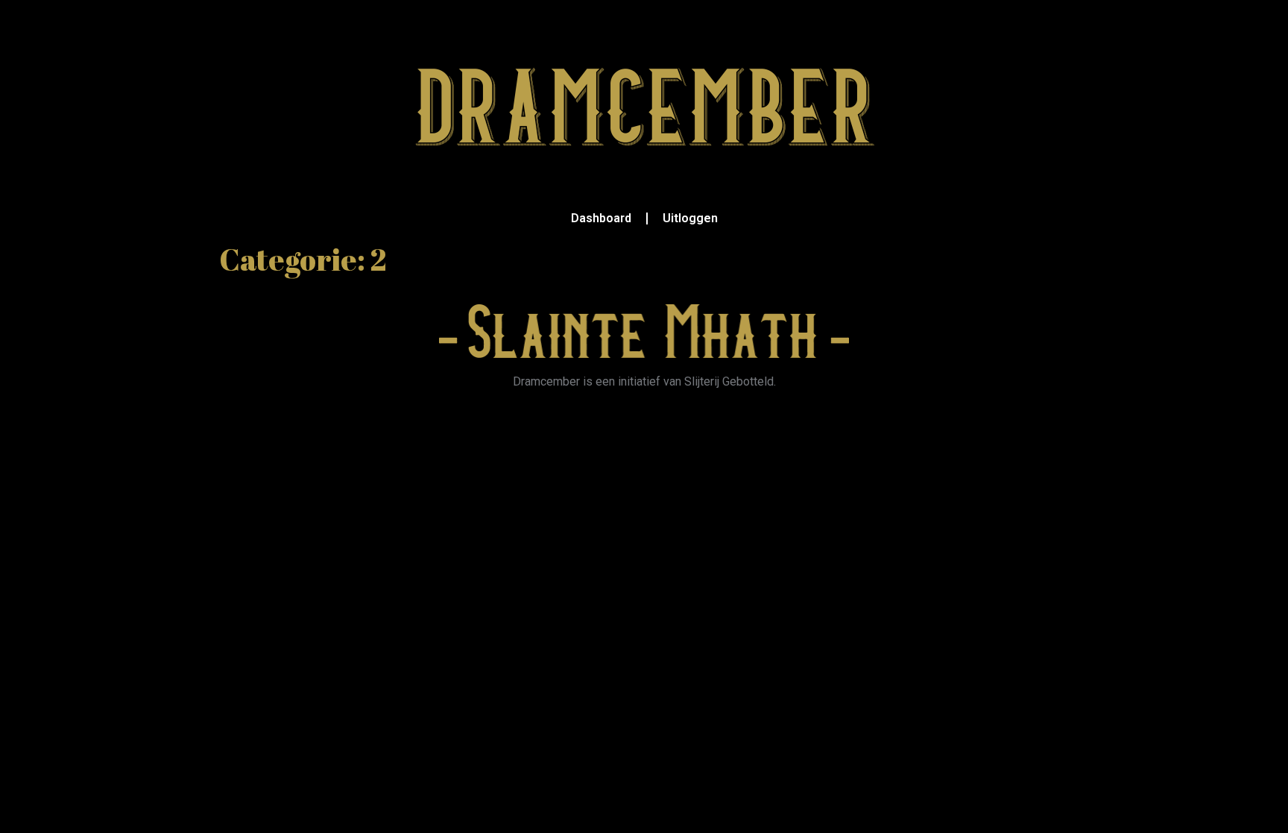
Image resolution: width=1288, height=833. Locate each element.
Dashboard (601, 218)
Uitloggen (690, 218)
